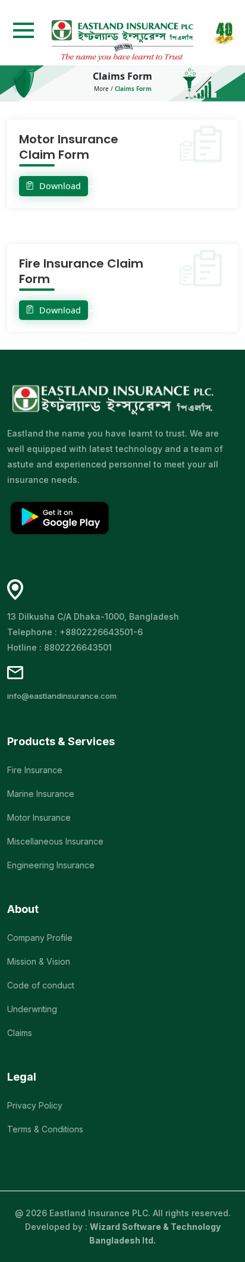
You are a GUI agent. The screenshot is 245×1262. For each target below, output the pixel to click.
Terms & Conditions (45, 1129)
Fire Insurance (34, 770)
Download (59, 186)
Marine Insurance (40, 794)
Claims (19, 1033)
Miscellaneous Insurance (55, 841)
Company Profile (40, 938)
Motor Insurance (39, 817)
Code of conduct (40, 985)
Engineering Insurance (51, 865)
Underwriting (32, 1009)
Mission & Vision (38, 961)
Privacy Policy (34, 1105)
